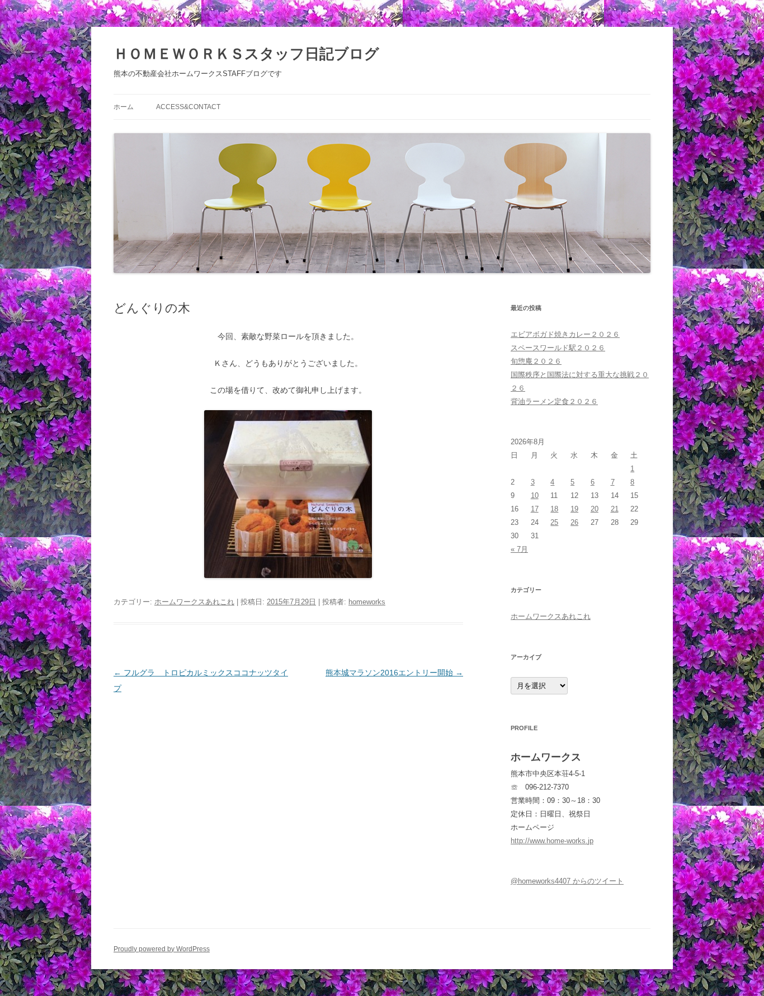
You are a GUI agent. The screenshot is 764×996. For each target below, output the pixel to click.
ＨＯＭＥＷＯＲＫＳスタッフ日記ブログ (246, 53)
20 (594, 509)
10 (535, 495)
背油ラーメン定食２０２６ (554, 401)
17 (535, 509)
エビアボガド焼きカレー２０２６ (565, 334)
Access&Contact (188, 107)
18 (554, 509)
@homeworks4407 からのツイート (567, 881)
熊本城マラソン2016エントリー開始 (394, 672)
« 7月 (519, 549)
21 (615, 509)
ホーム (124, 107)
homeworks (366, 602)
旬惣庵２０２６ (536, 361)
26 (574, 522)
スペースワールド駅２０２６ (558, 348)
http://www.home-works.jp (552, 841)
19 (574, 509)
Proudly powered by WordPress (162, 949)
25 (554, 522)
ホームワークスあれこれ (194, 602)
